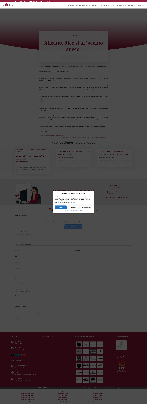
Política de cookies (68, 210)
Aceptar (61, 207)
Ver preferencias (86, 207)
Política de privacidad (77, 210)
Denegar (73, 207)
